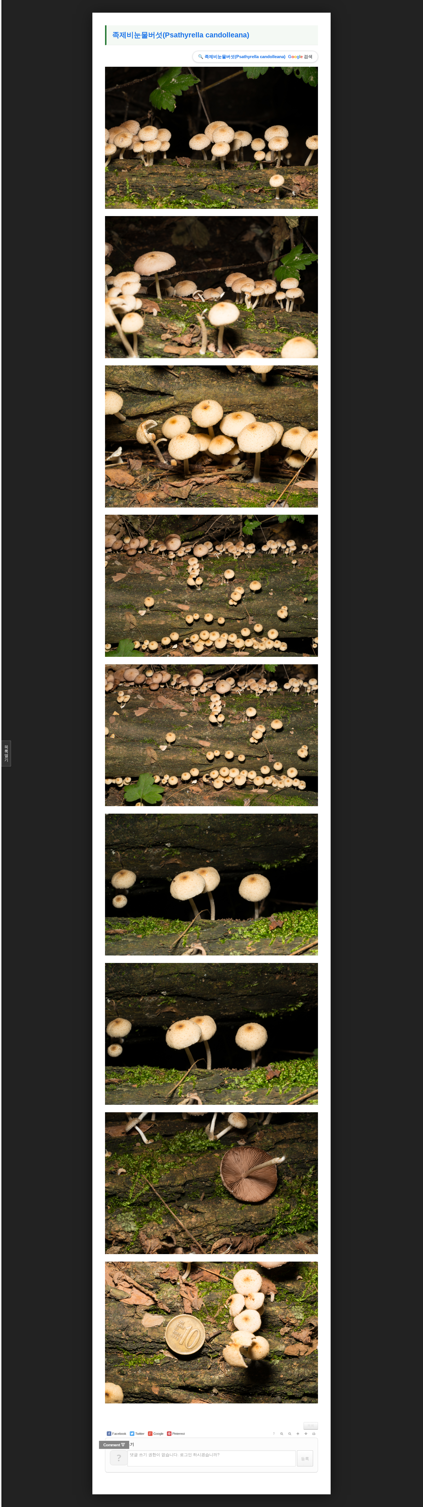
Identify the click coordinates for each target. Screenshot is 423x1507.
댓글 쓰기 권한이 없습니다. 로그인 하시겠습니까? (175, 1454)
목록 (310, 1426)
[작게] (290, 1434)
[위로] (298, 1434)
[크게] (282, 1434)
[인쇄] (314, 1434)
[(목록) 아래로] (306, 1434)
